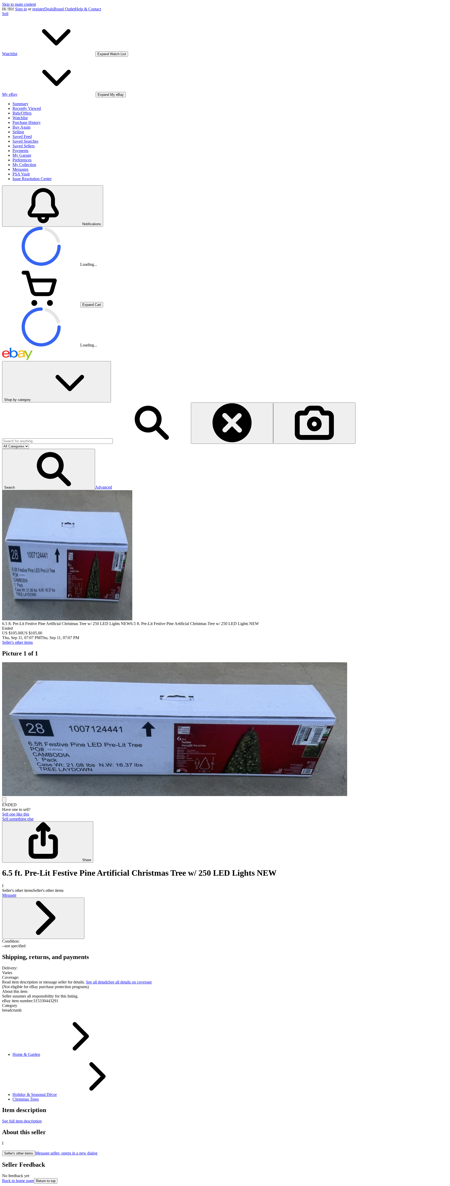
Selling (18, 132)
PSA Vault (21, 174)
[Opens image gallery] (4, 800)
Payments (20, 150)
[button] (48, 469)
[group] (225, 729)
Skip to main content (19, 4)
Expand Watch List (111, 54)
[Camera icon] (314, 423)
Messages (20, 169)
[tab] (225, 991)
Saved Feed (22, 136)
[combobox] (57, 441)
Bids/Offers (22, 113)
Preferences (22, 160)
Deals (49, 9)
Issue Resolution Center (32, 178)
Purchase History (26, 122)
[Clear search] (232, 423)
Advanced (103, 487)
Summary (20, 104)
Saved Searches (25, 141)
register (38, 9)
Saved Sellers (23, 146)
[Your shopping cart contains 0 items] (41, 304)
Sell (5, 13)
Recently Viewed (26, 108)
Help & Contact (88, 9)
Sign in (21, 9)
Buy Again (21, 127)
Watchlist (20, 118)
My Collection (24, 164)
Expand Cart (91, 305)
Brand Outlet (64, 9)
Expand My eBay (111, 95)
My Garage (21, 155)
